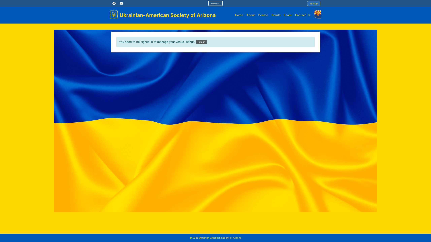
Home (239, 15)
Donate (263, 15)
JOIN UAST (215, 3)
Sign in (201, 42)
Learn (288, 15)
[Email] (121, 3)
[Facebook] (114, 3)
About (250, 15)
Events (275, 15)
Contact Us (302, 15)
